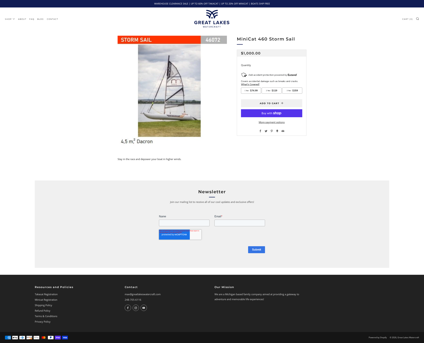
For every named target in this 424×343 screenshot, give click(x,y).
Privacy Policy (43, 321)
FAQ (31, 19)
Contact (52, 19)
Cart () (407, 19)
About (22, 19)
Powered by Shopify (378, 337)
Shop (8, 19)
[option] (172, 91)
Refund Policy (42, 310)
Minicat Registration (46, 299)
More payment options (272, 122)
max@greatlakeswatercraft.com (143, 294)
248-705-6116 (133, 299)
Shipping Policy (43, 305)
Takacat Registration (46, 294)
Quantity (246, 65)
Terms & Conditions (46, 316)
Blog (40, 19)
